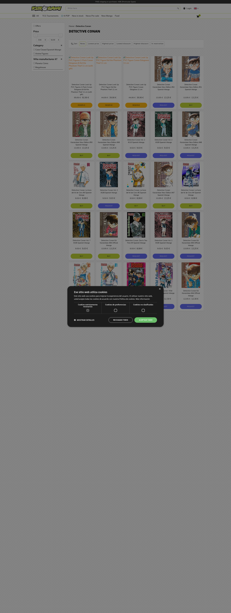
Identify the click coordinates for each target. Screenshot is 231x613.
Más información (143, 299)
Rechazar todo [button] (120, 320)
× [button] (160, 289)
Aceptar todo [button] (145, 320)
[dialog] (115, 306)
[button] (84, 320)
